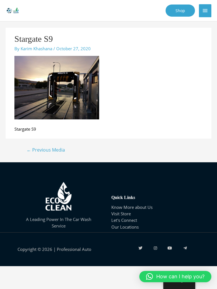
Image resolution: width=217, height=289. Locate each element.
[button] (175, 276)
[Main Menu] (205, 10)
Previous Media (46, 150)
